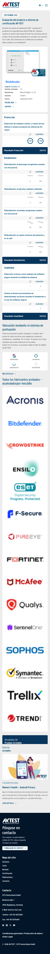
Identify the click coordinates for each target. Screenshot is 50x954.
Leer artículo (8, 803)
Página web (9, 102)
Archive (8, 106)
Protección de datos (33, 934)
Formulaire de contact (13, 848)
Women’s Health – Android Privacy (18, 787)
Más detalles (7, 374)
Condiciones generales (12, 934)
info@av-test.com (15, 910)
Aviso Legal (7, 937)
